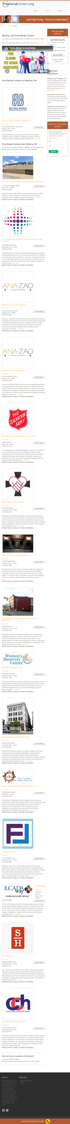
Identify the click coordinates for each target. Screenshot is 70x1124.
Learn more (39, 127)
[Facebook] (7, 1110)
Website (6, 124)
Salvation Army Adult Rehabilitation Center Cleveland (19, 619)
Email (3, 124)
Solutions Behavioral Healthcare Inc (16, 121)
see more (38, 138)
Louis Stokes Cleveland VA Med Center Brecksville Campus (22, 240)
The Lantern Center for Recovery (15, 555)
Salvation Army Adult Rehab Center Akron (19, 436)
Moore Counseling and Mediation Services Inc (20, 786)
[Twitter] (3, 1110)
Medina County (39, 43)
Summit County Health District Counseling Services (22, 182)
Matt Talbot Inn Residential (13, 502)
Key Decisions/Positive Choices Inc (16, 737)
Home (4, 26)
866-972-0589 (57, 55)
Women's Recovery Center (13, 668)
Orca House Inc (8, 956)
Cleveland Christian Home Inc (14, 1021)
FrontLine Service (9, 852)
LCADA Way (40, 886)
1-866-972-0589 (38, 39)
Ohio (9, 26)
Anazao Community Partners (14, 305)
